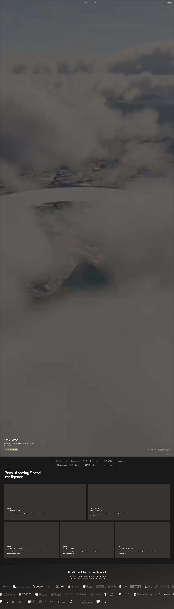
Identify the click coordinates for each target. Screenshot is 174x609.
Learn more (9, 516)
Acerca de (93, 2)
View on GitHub (121, 553)
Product (87, 2)
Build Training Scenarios (67, 553)
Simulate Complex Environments (13, 553)
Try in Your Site (93, 515)
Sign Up (170, 2)
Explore (79, 2)
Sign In (164, 2)
